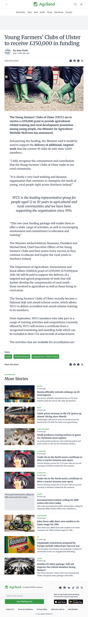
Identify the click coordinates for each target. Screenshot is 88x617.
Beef (35, 12)
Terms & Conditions (25, 609)
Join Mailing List (24, 601)
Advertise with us (57, 609)
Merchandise (73, 609)
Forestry (68, 12)
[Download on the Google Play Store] (75, 602)
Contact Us (10, 609)
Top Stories (20, 12)
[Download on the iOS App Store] (60, 602)
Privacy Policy (42, 609)
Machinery (58, 12)
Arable (42, 12)
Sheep (49, 12)
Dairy (29, 12)
